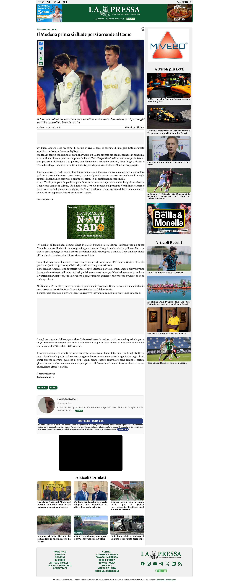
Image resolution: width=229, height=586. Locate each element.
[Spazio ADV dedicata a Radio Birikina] (169, 234)
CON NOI (106, 551)
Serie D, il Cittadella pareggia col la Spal (165, 273)
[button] (142, 30)
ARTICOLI (60, 554)
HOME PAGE (60, 551)
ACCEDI (63, 1)
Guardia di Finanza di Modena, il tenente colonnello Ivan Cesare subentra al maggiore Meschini (54, 504)
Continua (79, 411)
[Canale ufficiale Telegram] (161, 564)
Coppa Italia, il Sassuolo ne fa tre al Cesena (167, 363)
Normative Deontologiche (166, 580)
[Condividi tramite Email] (41, 63)
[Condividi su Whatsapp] (41, 58)
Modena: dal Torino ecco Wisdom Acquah (166, 334)
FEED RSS (107, 565)
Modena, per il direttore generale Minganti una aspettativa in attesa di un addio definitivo (90, 504)
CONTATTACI (60, 568)
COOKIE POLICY (107, 560)
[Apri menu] (39, 2)
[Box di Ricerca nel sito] (178, 2)
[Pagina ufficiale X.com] (167, 564)
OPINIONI (60, 557)
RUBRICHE (60, 560)
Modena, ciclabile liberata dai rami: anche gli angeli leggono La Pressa (54, 539)
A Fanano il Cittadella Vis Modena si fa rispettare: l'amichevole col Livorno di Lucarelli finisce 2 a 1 (168, 196)
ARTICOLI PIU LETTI (59, 562)
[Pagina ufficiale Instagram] (149, 564)
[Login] (55, 1)
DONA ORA (123, 429)
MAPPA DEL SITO (107, 568)
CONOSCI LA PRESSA (107, 557)
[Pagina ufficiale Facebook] (143, 564)
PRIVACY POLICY (107, 562)
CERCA (186, 1)
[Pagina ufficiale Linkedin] (174, 564)
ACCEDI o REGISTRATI (60, 565)
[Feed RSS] (180, 564)
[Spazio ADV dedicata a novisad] (90, 237)
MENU (46, 1)
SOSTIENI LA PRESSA (106, 554)
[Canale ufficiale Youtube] (155, 564)
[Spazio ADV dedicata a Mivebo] (169, 61)
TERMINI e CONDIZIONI (107, 571)
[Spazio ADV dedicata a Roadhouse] (179, 21)
